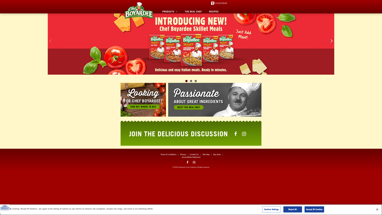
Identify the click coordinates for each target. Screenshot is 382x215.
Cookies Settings (271, 209)
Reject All (292, 209)
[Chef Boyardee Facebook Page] (235, 134)
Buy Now (217, 154)
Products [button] (168, 11)
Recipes (214, 11)
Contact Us (194, 154)
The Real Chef (193, 11)
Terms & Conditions (168, 154)
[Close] (377, 209)
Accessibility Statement (191, 157)
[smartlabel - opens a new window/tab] (219, 3)
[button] (332, 41)
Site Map (206, 154)
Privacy (183, 154)
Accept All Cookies (314, 209)
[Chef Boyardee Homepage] (139, 10)
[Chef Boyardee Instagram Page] (244, 134)
